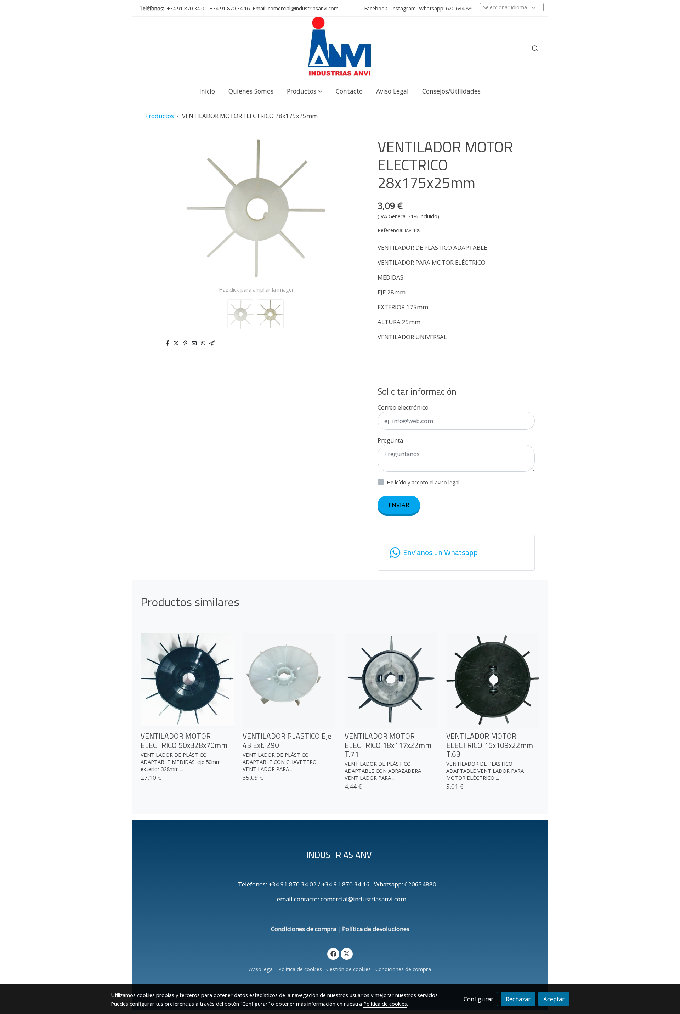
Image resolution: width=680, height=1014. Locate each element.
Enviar (399, 505)
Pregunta (390, 440)
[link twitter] (347, 953)
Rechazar (518, 999)
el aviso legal (444, 482)
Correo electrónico (403, 407)
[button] (304, 91)
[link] (340, 48)
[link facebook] (333, 953)
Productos (159, 116)
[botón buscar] (534, 48)
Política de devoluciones (375, 929)
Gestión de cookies (348, 969)
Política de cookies (300, 969)
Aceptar (554, 999)
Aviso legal (261, 969)
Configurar (478, 999)
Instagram (403, 8)
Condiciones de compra (303, 929)
